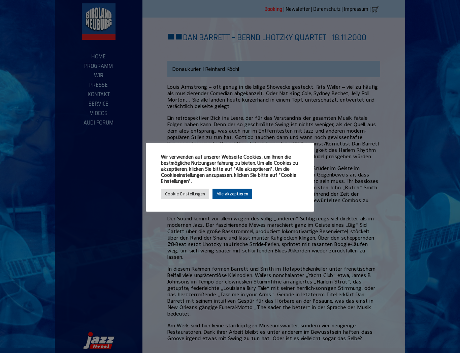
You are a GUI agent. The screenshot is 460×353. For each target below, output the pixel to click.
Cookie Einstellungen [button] (185, 193)
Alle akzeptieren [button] (232, 193)
